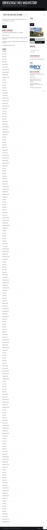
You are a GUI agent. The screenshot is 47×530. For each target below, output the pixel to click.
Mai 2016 (4, 358)
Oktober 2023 (5, 129)
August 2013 (5, 435)
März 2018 (4, 300)
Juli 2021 (4, 199)
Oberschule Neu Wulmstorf (19, 3)
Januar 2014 (4, 422)
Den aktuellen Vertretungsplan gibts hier (37, 59)
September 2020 (5, 225)
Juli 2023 (4, 137)
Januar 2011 (4, 516)
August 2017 (5, 319)
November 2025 (5, 72)
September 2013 (5, 433)
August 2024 (5, 108)
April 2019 (4, 269)
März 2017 (4, 332)
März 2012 (4, 480)
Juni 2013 (4, 441)
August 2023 (5, 134)
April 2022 (4, 176)
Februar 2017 (5, 334)
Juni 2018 (4, 293)
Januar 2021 (4, 215)
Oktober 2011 (5, 493)
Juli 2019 (4, 261)
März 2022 (4, 178)
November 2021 (5, 189)
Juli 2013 (4, 438)
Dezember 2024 (5, 98)
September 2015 (5, 378)
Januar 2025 (4, 95)
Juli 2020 (4, 230)
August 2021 (5, 196)
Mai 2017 (4, 326)
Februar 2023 (5, 150)
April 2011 (4, 508)
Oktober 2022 (5, 160)
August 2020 (5, 228)
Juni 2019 (4, 264)
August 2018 (5, 290)
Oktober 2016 (5, 345)
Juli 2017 (4, 321)
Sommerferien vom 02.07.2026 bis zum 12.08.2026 (12, 32)
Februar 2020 (5, 243)
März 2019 (4, 272)
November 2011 (5, 490)
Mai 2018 (4, 295)
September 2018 (5, 287)
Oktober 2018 (5, 285)
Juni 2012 (4, 472)
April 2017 (4, 329)
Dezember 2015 (5, 371)
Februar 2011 (5, 513)
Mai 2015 (4, 386)
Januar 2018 (4, 306)
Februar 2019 (5, 274)
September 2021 (5, 194)
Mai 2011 (4, 506)
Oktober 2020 (5, 222)
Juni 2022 (4, 170)
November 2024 (5, 100)
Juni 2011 (4, 503)
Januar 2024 (4, 124)
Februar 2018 (5, 303)
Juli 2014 (4, 409)
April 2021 (4, 207)
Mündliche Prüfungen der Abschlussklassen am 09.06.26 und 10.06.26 (36, 84)
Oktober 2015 (5, 376)
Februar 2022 (5, 181)
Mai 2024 (4, 113)
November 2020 (5, 220)
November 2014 (5, 402)
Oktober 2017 (5, 313)
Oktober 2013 (5, 430)
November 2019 (5, 251)
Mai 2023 (4, 142)
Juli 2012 (4, 469)
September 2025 (5, 77)
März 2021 (4, 209)
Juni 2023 (4, 139)
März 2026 (4, 61)
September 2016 (5, 347)
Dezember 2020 (5, 217)
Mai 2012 (4, 474)
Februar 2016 (5, 365)
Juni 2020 (4, 233)
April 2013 (4, 446)
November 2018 (5, 282)
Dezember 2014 (5, 399)
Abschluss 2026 (5, 35)
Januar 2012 (4, 485)
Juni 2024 (4, 111)
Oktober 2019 (5, 254)
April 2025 (4, 87)
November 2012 (5, 459)
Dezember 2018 (5, 280)
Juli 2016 (4, 352)
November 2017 (5, 311)
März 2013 (4, 448)
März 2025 (4, 90)
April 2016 (4, 360)
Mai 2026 (4, 56)
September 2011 (5, 495)
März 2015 (4, 391)
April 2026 (4, 59)
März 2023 (4, 147)
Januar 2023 (4, 152)
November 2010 (5, 519)
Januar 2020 (4, 246)
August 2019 (5, 259)
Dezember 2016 (5, 339)
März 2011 (4, 511)
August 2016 (5, 350)
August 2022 (5, 165)
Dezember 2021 (5, 186)
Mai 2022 (4, 173)
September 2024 (5, 105)
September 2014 (5, 407)
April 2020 (4, 238)
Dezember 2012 (5, 456)
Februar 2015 (5, 394)
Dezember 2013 (5, 425)
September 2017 (5, 316)
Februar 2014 (5, 420)
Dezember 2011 (5, 487)
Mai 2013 (4, 443)
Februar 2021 (5, 212)
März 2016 (4, 363)
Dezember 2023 (5, 126)
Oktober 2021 (5, 191)
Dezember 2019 (5, 248)
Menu (23, 9)
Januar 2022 (4, 183)
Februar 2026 (5, 64)
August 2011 (4, 498)
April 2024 (4, 116)
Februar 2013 (5, 451)
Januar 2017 (4, 337)
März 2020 (4, 241)
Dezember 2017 (5, 308)
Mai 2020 (4, 235)
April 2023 (4, 144)
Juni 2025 (4, 82)
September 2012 (5, 464)
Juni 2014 (4, 412)
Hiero (39, 528)
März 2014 (4, 417)
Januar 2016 (4, 368)
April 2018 (4, 298)
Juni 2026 (4, 54)
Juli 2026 (4, 51)
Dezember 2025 (5, 69)
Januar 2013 (4, 454)
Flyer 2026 (33, 52)
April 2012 (4, 477)
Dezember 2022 (5, 155)
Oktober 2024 (5, 103)
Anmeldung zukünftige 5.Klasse (8, 45)
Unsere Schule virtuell (35, 50)
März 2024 (4, 118)
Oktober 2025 (5, 74)
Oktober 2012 (5, 461)
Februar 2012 (5, 482)
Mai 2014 (4, 415)
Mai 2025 (4, 85)
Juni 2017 (4, 324)
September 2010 (5, 521)
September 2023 (5, 131)
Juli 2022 (4, 168)
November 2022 (5, 157)
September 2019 (5, 256)
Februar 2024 (5, 121)
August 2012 (5, 467)
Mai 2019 (4, 267)
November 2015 (5, 373)
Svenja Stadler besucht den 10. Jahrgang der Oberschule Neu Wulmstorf (35, 80)
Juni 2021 (4, 202)
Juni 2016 (4, 355)
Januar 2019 (4, 277)
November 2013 (5, 428)
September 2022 (5, 163)
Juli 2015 (4, 381)
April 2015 (4, 389)
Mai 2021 (4, 204)
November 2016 (5, 342)
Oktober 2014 (5, 404)
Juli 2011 (4, 500)
